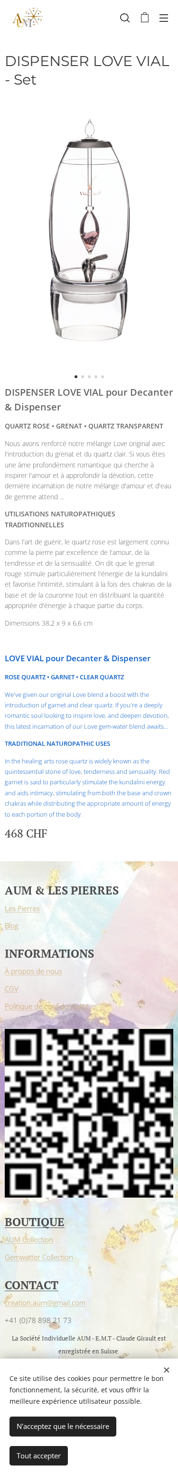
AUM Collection (29, 1239)
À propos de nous (33, 971)
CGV (12, 988)
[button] (124, 17)
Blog (12, 925)
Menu (163, 17)
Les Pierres (22, 908)
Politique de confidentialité (47, 1006)
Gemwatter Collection (39, 1257)
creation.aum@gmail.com (45, 1302)
